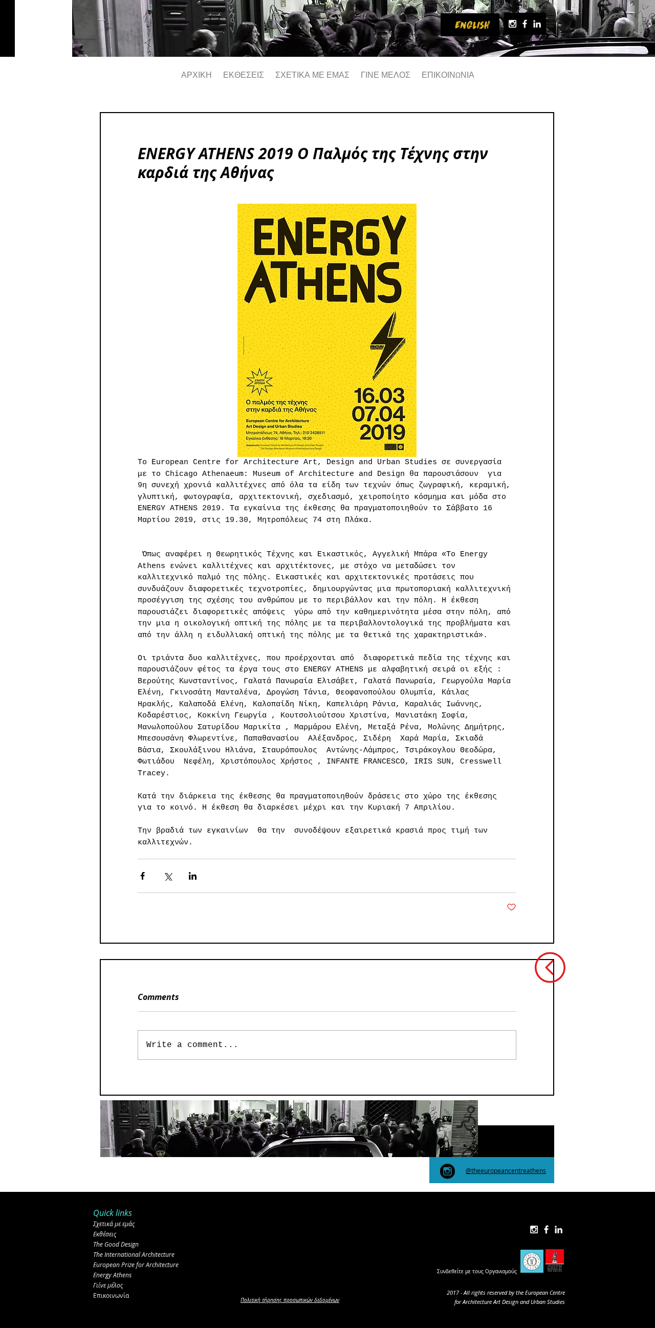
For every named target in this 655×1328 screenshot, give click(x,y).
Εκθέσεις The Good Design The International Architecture (133, 1244)
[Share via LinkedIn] (193, 876)
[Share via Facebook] (142, 876)
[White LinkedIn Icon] (537, 23)
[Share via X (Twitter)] (167, 876)
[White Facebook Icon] (524, 23)
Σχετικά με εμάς (114, 1224)
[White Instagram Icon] (512, 23)
